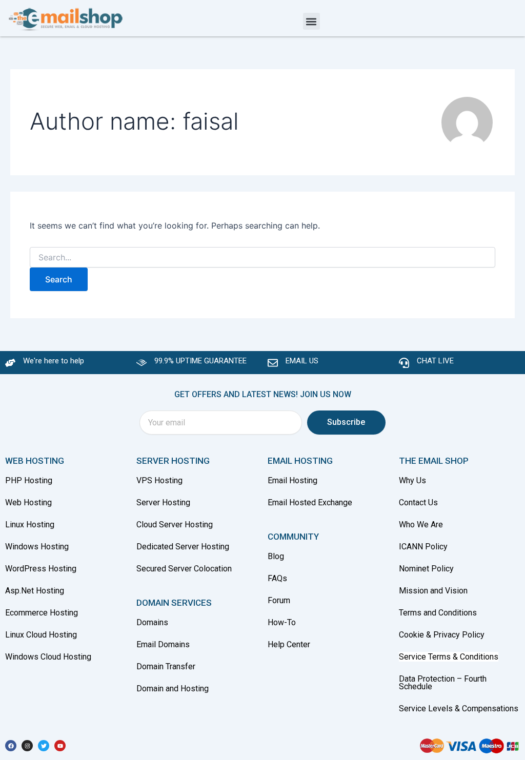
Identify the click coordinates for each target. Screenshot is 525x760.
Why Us (413, 480)
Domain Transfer (165, 666)
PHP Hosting (28, 480)
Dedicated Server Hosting (182, 546)
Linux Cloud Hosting (41, 635)
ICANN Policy (423, 546)
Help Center (289, 644)
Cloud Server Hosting (174, 524)
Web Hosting (28, 502)
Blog (276, 556)
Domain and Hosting (172, 688)
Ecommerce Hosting (41, 613)
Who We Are (421, 524)
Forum (279, 600)
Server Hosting (163, 502)
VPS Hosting (159, 480)
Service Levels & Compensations (458, 708)
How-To (282, 622)
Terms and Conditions (438, 613)
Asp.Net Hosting (34, 590)
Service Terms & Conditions (448, 657)
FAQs (277, 578)
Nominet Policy (426, 568)
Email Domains (163, 644)
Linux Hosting (29, 524)
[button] (311, 21)
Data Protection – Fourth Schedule (443, 682)
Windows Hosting (37, 546)
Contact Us (418, 502)
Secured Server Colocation (184, 568)
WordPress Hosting (40, 568)
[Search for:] (262, 257)
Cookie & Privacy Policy (441, 635)
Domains (152, 622)
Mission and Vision (433, 590)
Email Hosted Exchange (310, 502)
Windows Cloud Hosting (48, 657)
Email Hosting (292, 480)
